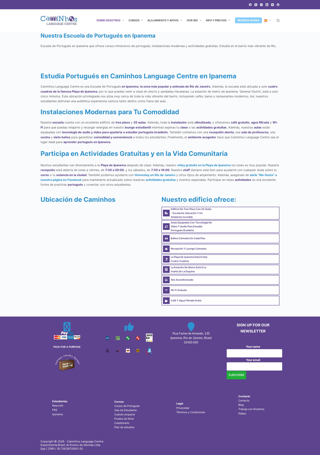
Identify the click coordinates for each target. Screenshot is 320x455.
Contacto (243, 400)
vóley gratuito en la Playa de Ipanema (204, 165)
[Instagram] (261, 4)
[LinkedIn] (267, 4)
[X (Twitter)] (255, 4)
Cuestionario (121, 422)
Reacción (57, 405)
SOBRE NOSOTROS (108, 20)
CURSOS (134, 20)
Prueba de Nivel (124, 418)
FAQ (54, 409)
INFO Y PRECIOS (216, 20)
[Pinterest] (278, 4)
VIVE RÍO (192, 20)
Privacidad (182, 407)
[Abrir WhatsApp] (310, 445)
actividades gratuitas (161, 180)
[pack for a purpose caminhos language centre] (67, 362)
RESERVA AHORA (248, 20)
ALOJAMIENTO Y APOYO (163, 20)
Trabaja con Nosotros (251, 409)
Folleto (242, 413)
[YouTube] (272, 4)
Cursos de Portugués (127, 405)
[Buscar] (278, 20)
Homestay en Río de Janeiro (155, 175)
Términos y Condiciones (190, 412)
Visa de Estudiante (125, 410)
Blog (241, 404)
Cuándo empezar (124, 414)
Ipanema (57, 414)
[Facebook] (250, 4)
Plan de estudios (124, 427)
